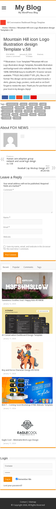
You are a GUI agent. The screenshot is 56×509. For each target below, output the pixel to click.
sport (42, 115)
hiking (39, 108)
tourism (6, 118)
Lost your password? (13, 485)
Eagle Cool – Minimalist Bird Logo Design (20, 440)
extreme (19, 108)
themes (12, 28)
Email (6, 227)
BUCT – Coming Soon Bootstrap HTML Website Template (27, 405)
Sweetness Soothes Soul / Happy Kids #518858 (22, 300)
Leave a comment (13, 56)
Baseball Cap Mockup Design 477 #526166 (33, 168)
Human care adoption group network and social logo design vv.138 (21, 160)
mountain (40, 111)
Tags (39, 267)
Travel (17, 118)
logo (18, 111)
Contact (23, 502)
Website (7, 237)
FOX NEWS (10, 54)
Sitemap (32, 502)
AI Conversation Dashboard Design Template (26, 22)
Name (6, 217)
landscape (7, 111)
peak (15, 115)
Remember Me (24, 479)
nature (6, 115)
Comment (8, 190)
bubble (33, 104)
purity (24, 115)
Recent (6, 267)
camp (43, 104)
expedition (7, 108)
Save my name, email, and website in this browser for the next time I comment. (27, 247)
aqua (23, 104)
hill (47, 108)
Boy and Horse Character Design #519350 (20, 370)
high (30, 108)
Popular (16, 267)
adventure (12, 104)
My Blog (28, 7)
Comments (28, 267)
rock (33, 115)
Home (5, 28)
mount (29, 111)
